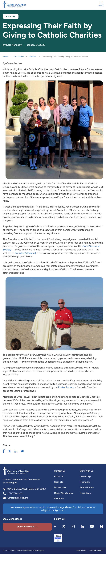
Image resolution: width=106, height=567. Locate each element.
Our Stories (19, 56)
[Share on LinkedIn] (15, 451)
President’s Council (25, 253)
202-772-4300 (14, 493)
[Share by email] (22, 451)
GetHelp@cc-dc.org (17, 497)
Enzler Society (66, 387)
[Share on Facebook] (4, 451)
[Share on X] (9, 451)
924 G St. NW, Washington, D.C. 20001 (26, 489)
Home (5, 56)
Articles (32, 56)
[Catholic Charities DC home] (14, 4)
